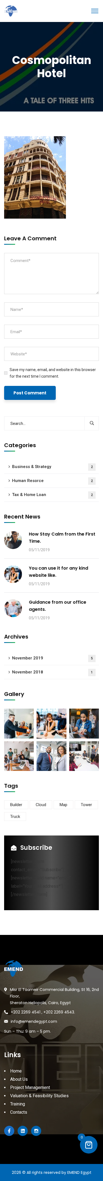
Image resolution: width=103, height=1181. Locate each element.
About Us (19, 1079)
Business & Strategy (52, 466)
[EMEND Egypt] (11, 10)
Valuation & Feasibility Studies (39, 1095)
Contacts (18, 1112)
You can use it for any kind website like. (58, 571)
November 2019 (52, 658)
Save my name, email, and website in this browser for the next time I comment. (53, 372)
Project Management (30, 1087)
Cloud (41, 804)
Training (17, 1104)
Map (63, 804)
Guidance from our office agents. (57, 605)
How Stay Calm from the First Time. (62, 537)
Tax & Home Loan (52, 494)
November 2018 (52, 672)
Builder (16, 804)
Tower (86, 804)
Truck (15, 816)
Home (16, 1071)
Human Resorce (52, 480)
